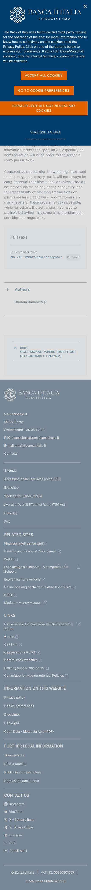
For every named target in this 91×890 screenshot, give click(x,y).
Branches (11, 487)
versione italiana (45, 134)
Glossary (10, 513)
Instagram (16, 804)
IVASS (8, 559)
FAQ (7, 522)
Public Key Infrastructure (22, 772)
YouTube (15, 812)
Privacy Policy (13, 47)
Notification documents (21, 781)
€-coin (9, 637)
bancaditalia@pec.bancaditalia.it (35, 438)
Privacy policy (14, 697)
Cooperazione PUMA (20, 652)
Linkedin (15, 835)
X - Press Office (21, 827)
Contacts (11, 453)
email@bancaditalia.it (30, 446)
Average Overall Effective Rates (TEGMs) (34, 505)
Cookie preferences (19, 706)
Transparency (14, 755)
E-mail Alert (18, 851)
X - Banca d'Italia (21, 820)
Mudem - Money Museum (23, 603)
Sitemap (10, 470)
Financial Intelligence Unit (23, 543)
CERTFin (10, 644)
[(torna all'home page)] (31, 395)
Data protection (15, 764)
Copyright (11, 723)
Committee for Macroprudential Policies (34, 675)
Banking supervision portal (24, 668)
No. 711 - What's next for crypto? (36, 257)
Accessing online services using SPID (32, 479)
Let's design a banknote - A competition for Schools (36, 569)
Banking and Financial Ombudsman (30, 551)
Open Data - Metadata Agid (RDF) (29, 732)
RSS (12, 843)
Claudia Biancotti (28, 302)
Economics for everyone (22, 579)
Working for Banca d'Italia (23, 496)
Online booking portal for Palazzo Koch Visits (38, 587)
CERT (8, 595)
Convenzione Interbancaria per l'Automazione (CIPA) (38, 626)
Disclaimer (12, 714)
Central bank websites (21, 660)
